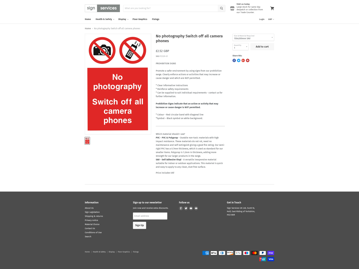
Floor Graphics (140, 19)
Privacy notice (91, 220)
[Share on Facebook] (234, 60)
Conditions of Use (93, 232)
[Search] (221, 8)
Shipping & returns (94, 216)
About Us (89, 208)
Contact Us (90, 228)
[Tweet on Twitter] (238, 60)
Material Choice (92, 224)
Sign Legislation (92, 212)
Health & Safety (104, 19)
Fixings (155, 19)
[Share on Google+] (243, 60)
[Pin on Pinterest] (247, 60)
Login (261, 19)
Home (88, 19)
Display (122, 19)
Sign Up (139, 225)
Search (88, 236)
